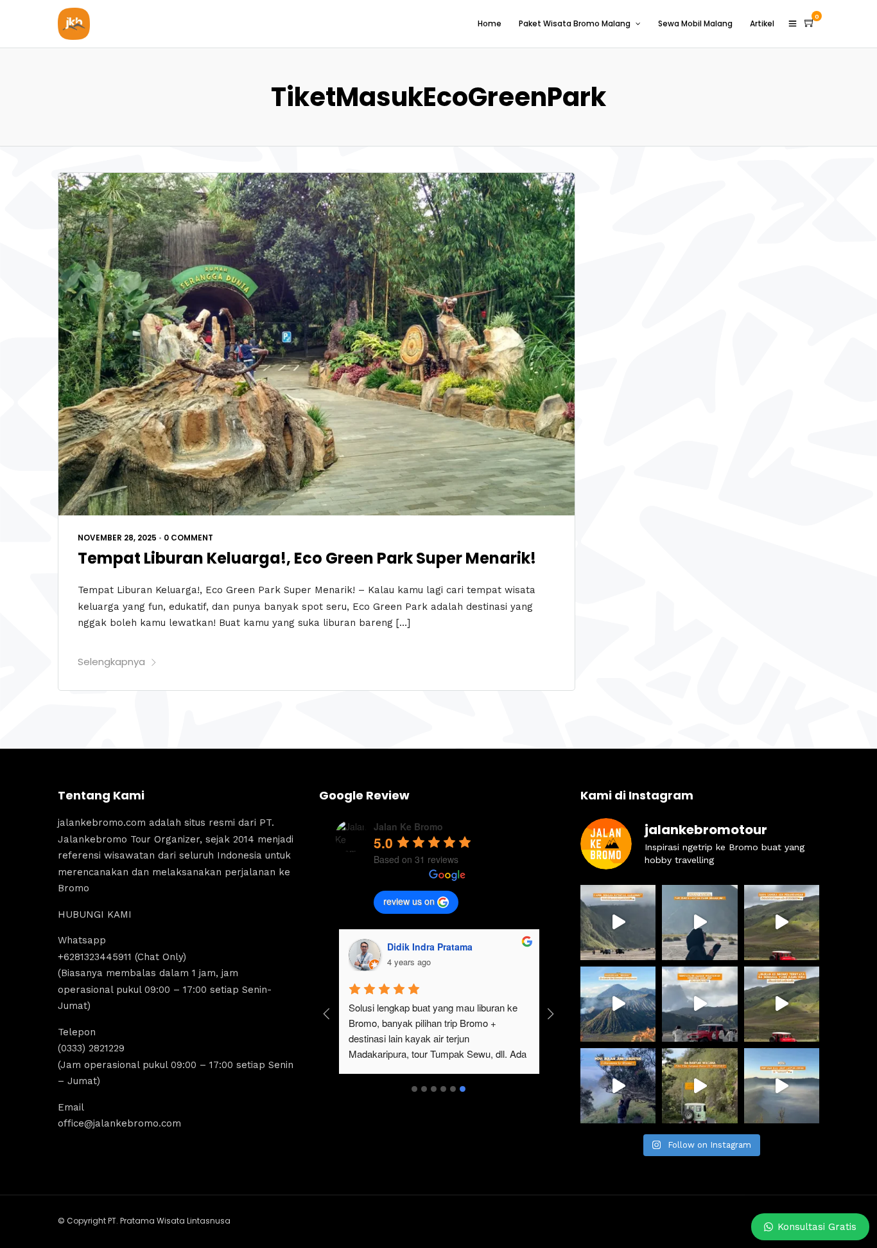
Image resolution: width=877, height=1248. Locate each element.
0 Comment (188, 537)
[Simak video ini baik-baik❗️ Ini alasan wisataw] (699, 1004)
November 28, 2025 (117, 537)
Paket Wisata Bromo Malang (574, 23)
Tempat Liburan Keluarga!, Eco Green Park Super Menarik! (307, 558)
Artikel (762, 23)
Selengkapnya (111, 661)
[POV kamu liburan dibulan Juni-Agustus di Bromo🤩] (618, 1085)
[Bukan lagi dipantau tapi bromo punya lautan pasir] (699, 922)
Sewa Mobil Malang (695, 23)
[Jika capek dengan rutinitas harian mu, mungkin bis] (618, 922)
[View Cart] (809, 23)
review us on (409, 901)
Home (489, 23)
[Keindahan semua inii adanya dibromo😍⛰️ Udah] (781, 922)
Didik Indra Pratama (430, 946)
